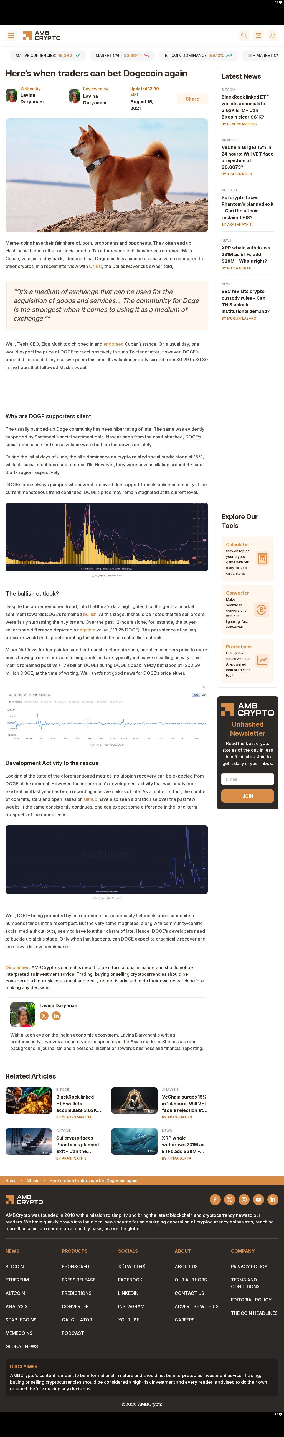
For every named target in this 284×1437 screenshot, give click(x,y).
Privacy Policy (249, 1266)
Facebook (130, 1280)
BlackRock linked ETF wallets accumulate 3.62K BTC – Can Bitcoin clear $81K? (76, 1104)
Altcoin (64, 1130)
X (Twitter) (132, 1266)
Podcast (73, 1333)
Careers (185, 1320)
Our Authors (191, 1280)
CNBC (95, 266)
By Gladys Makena (74, 1117)
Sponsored (75, 1266)
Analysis (170, 1089)
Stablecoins (21, 1320)
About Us (186, 1266)
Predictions (77, 1293)
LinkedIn (128, 1293)
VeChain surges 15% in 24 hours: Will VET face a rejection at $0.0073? (184, 1104)
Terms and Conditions (245, 1283)
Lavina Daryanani (32, 98)
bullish (90, 614)
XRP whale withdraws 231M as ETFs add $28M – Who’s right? (183, 1145)
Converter (75, 1306)
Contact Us (189, 1293)
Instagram (131, 1306)
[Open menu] (11, 35)
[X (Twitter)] (44, 1015)
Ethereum (17, 1280)
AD (276, 2)
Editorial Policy (251, 1300)
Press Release (78, 1280)
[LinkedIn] (56, 1015)
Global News (22, 1346)
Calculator (77, 1320)
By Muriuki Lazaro (239, 318)
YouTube (128, 1320)
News (167, 1130)
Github (90, 799)
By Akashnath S (177, 1117)
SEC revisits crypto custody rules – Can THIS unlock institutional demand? (246, 301)
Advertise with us (197, 1306)
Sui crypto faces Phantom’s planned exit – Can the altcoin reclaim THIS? (77, 1145)
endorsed (113, 344)
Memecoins (19, 1333)
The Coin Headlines (254, 1313)
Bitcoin (63, 1089)
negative (86, 630)
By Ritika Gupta (176, 1158)
